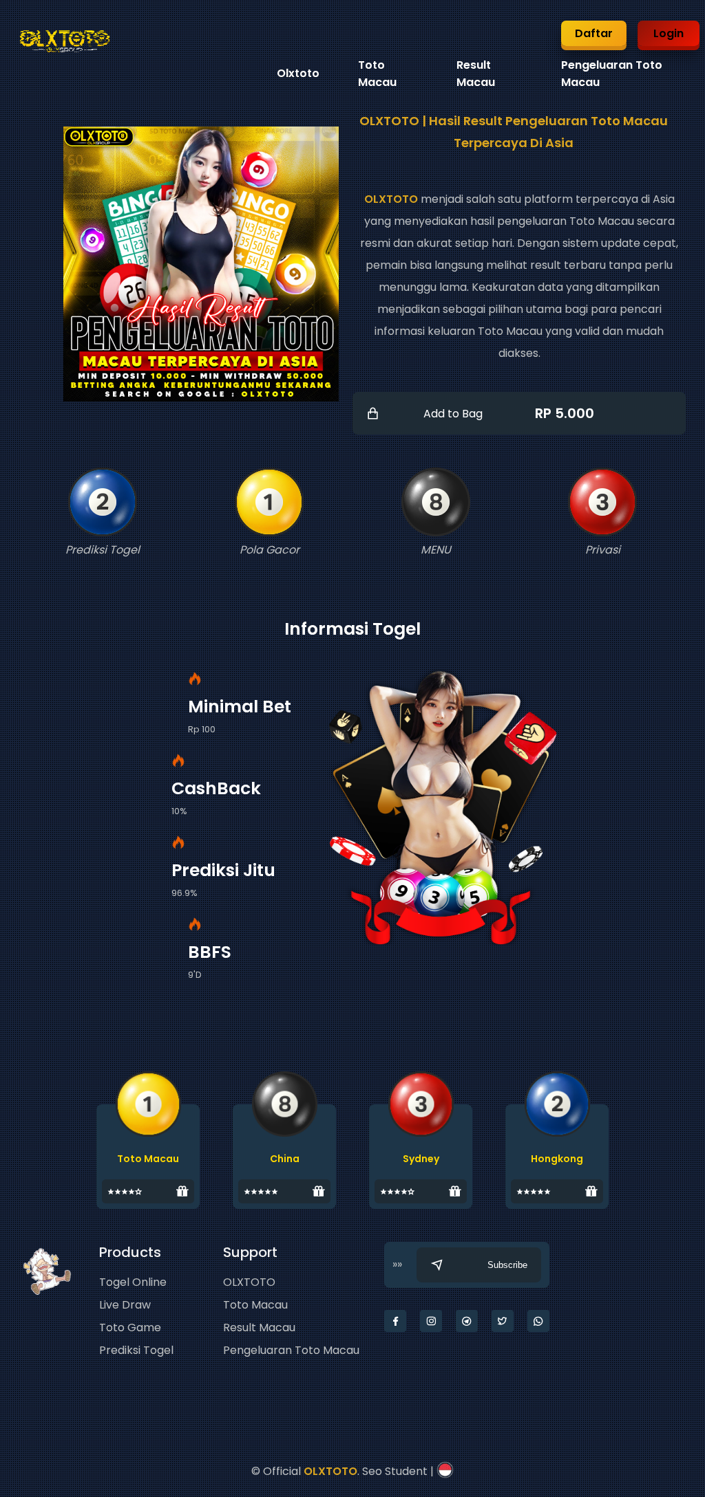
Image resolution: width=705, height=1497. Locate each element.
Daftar (594, 33)
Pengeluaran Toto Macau (291, 1350)
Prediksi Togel (136, 1350)
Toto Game (130, 1327)
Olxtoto (298, 73)
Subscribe (507, 1265)
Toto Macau (255, 1305)
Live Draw (125, 1305)
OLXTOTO (391, 199)
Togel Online (133, 1282)
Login (668, 33)
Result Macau (259, 1327)
